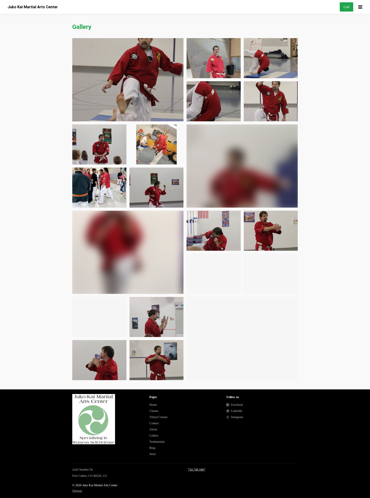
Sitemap (77, 490)
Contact (154, 423)
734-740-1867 (196, 469)
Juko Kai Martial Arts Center (33, 7)
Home (153, 404)
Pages (153, 397)
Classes (153, 410)
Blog (152, 447)
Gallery (81, 26)
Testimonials (157, 441)
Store (152, 454)
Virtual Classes (158, 417)
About (153, 429)
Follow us (232, 397)
